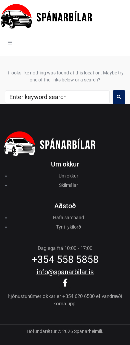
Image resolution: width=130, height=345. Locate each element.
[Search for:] (57, 96)
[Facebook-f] (65, 282)
